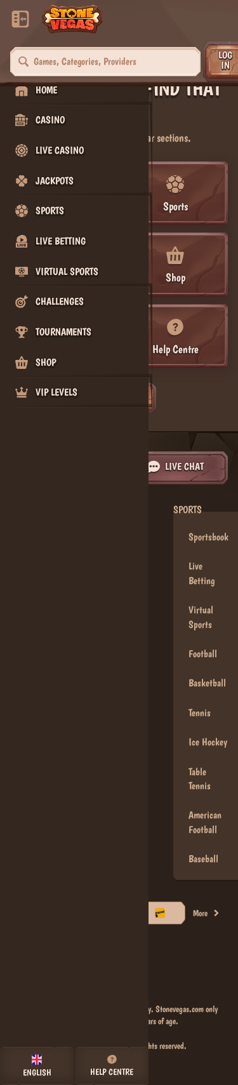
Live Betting (201, 573)
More (200, 913)
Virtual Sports (200, 617)
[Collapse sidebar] (20, 19)
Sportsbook (208, 537)
